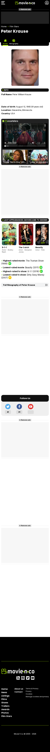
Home (4, 26)
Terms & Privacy (32, 688)
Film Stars (14, 26)
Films (4, 699)
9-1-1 (4, 247)
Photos (5, 712)
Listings (5, 695)
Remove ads (26, 9)
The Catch (24, 247)
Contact (18, 692)
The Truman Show (35, 260)
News (4, 692)
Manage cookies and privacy (37, 696)
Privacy (28, 691)
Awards (5, 709)
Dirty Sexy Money (35, 275)
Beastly (39, 247)
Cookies (29, 694)
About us (18, 689)
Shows (4, 702)
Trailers (5, 706)
